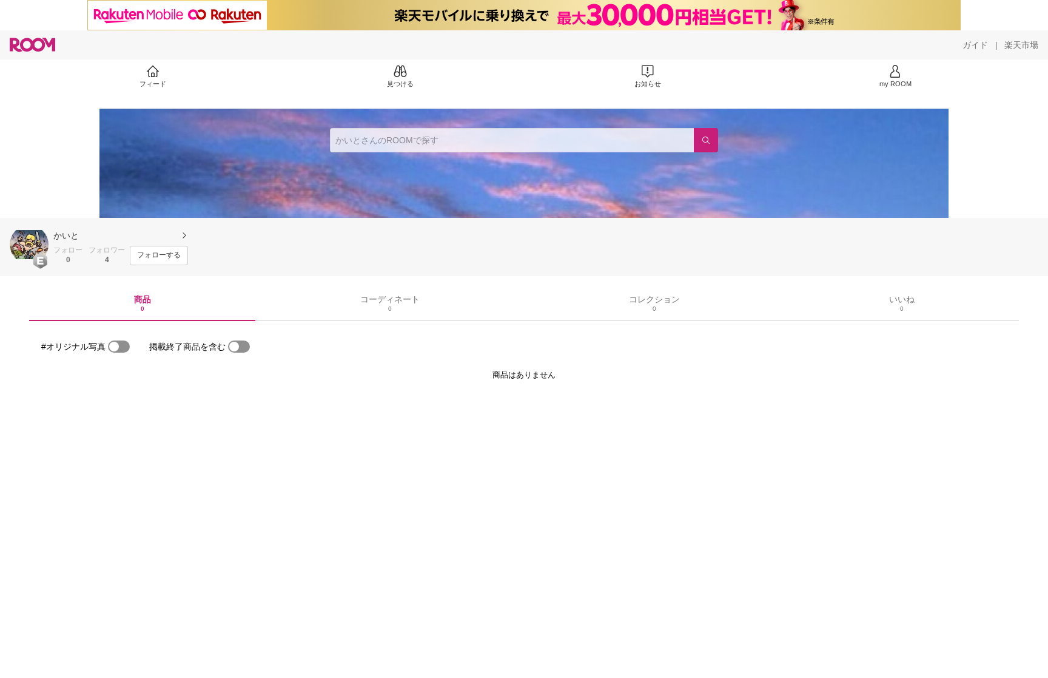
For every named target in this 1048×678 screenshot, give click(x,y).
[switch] (119, 347)
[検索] (706, 140)
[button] (29, 244)
